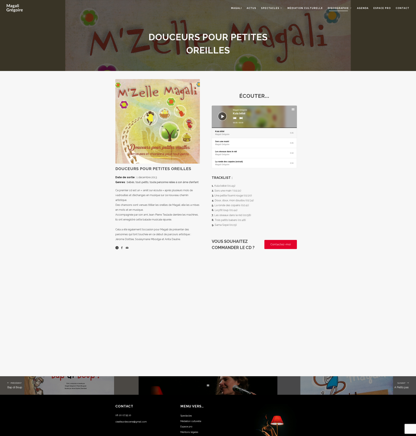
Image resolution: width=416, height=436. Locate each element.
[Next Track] (240, 120)
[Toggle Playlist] (296, 109)
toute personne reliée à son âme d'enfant (174, 182)
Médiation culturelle (190, 421)
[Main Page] (208, 385)
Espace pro (186, 426)
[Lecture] (219, 113)
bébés (130, 182)
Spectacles (186, 415)
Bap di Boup (14, 385)
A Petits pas (401, 385)
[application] (254, 117)
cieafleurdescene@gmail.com (131, 421)
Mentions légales (189, 432)
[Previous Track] (233, 120)
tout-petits (142, 182)
